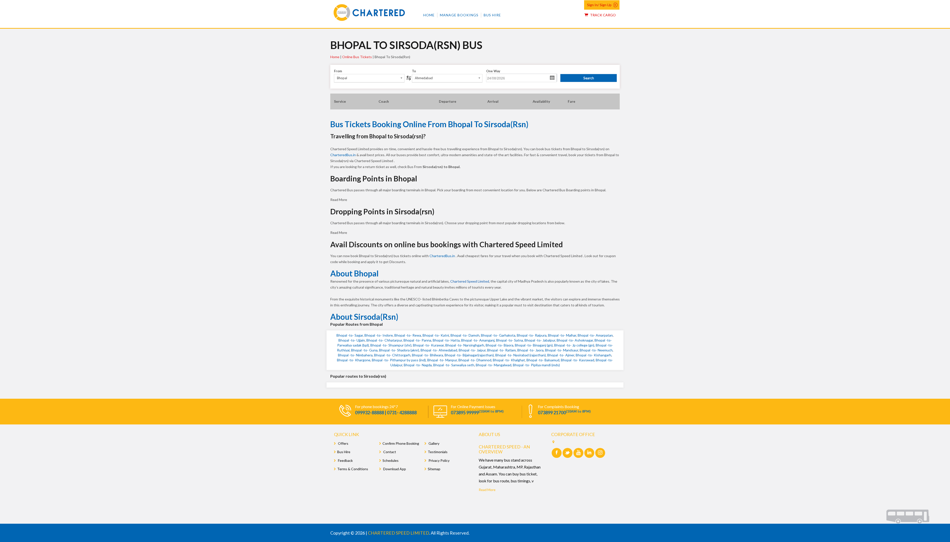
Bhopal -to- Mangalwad (493, 365)
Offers (342, 443)
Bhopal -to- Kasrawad (577, 360)
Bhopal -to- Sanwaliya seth (453, 365)
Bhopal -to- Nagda (418, 365)
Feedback (345, 460)
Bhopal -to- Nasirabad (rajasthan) (520, 355)
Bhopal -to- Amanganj (478, 340)
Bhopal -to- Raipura (531, 335)
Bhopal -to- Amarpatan (595, 335)
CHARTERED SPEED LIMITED (398, 533)
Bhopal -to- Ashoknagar (575, 340)
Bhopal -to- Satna (509, 340)
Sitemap (434, 469)
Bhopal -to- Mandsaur (561, 350)
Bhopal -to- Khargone (353, 360)
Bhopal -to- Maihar (562, 335)
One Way (493, 71)
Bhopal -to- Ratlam (501, 350)
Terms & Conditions (352, 469)
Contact (389, 452)
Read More (487, 490)
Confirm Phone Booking (400, 443)
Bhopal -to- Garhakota (498, 335)
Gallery (433, 443)
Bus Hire (492, 15)
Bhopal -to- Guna (364, 350)
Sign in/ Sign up (599, 5)
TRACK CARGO (602, 15)
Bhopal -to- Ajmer (560, 355)
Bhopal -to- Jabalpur (539, 340)
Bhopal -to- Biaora (499, 345)
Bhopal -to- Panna (417, 340)
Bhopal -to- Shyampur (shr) (390, 345)
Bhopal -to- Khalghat (509, 360)
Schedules (390, 460)
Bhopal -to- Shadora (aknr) (399, 350)
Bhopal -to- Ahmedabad (439, 350)
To (414, 71)
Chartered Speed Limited (469, 281)
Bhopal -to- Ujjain (351, 340)
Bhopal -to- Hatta (446, 340)
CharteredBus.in (343, 155)
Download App (394, 469)
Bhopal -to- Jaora (530, 350)
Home (429, 15)
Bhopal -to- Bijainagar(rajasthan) (469, 355)
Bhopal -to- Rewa (407, 335)
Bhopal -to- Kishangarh (593, 355)
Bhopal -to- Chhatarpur (384, 340)
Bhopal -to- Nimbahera (355, 355)
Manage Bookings (459, 15)
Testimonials (438, 452)
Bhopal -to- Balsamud (542, 360)
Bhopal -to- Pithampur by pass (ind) (399, 360)
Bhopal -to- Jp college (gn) (574, 345)
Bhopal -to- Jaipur (472, 350)
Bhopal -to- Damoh (465, 335)
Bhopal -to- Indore (378, 335)
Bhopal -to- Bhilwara (427, 355)
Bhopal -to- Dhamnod (474, 360)
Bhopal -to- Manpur (442, 360)
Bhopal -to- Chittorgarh (392, 355)
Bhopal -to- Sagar (349, 335)
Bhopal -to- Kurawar (428, 345)
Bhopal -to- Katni (436, 335)
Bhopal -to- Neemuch (596, 350)
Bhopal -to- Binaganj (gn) (534, 345)
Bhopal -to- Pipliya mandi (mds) (536, 365)
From (338, 71)
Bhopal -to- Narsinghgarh (464, 345)
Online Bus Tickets (357, 57)
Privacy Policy (439, 460)
